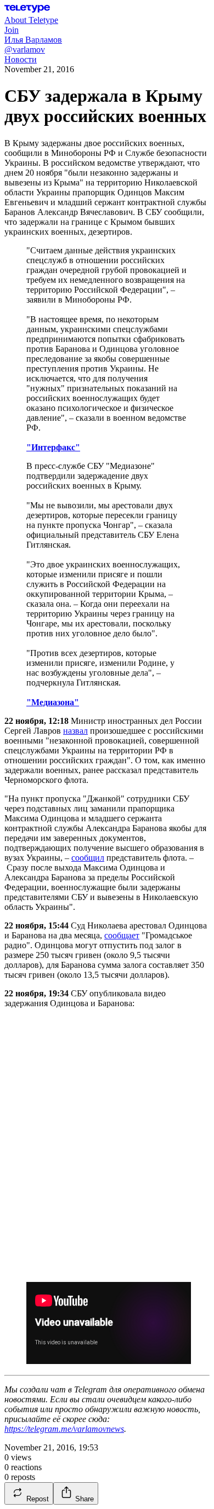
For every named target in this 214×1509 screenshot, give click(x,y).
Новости (20, 59)
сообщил (87, 857)
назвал (75, 730)
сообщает (121, 935)
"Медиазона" (52, 702)
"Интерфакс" (53, 447)
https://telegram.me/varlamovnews (64, 1428)
